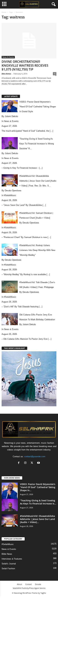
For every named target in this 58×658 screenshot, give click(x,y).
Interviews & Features (12, 559)
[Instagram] (26, 463)
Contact (28, 584)
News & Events (8, 57)
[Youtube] (39, 463)
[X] (32, 463)
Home (4, 12)
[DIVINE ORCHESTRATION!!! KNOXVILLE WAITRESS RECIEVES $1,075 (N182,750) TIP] (29, 40)
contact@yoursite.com (34, 456)
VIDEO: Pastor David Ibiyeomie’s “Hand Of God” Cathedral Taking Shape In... (37, 487)
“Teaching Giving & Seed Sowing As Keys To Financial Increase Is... (38, 502)
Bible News (7, 554)
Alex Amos (6, 73)
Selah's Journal (9, 563)
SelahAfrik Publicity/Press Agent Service (29, 588)
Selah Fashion (8, 568)
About (19, 584)
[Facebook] (19, 463)
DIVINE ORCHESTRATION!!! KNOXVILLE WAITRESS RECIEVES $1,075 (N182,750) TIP (25, 65)
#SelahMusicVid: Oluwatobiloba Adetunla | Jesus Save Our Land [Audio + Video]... (37, 519)
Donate (38, 584)
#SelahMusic (10, 195)
